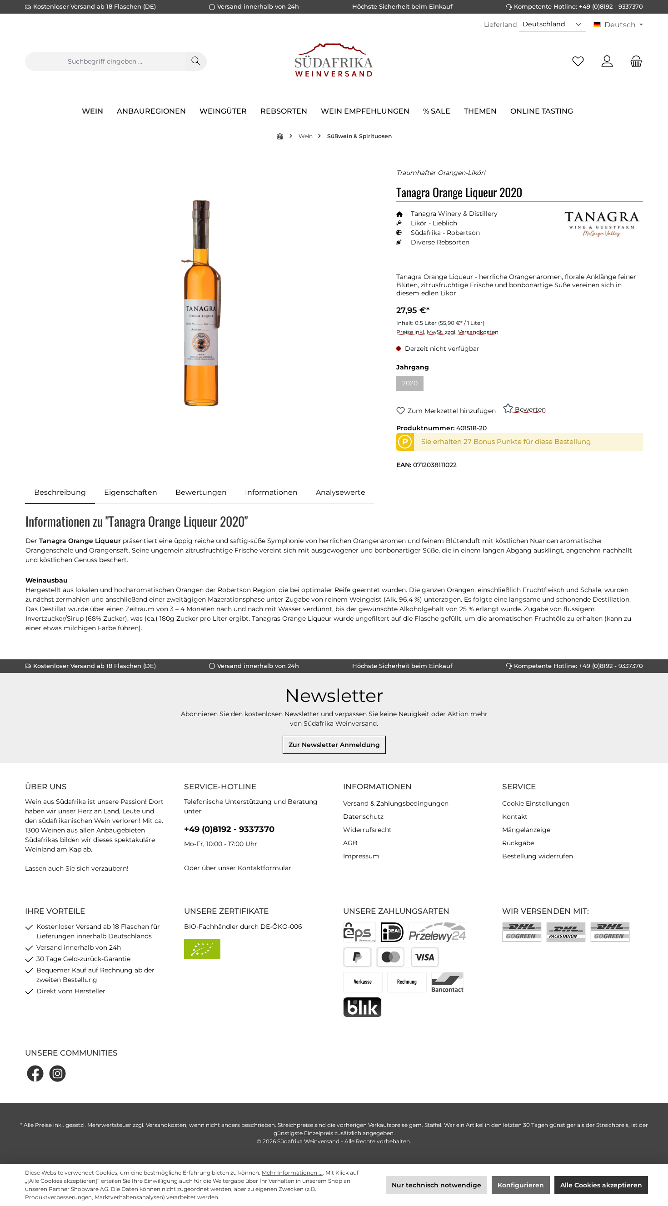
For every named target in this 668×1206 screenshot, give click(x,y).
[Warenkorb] (633, 61)
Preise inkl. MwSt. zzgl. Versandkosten (447, 332)
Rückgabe (518, 843)
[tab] (60, 492)
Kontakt (515, 816)
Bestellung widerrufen (537, 856)
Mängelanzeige (526, 830)
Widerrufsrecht (367, 830)
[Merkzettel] (578, 61)
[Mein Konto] (607, 61)
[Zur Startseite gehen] (334, 61)
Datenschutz (363, 816)
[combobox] (105, 61)
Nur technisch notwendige (436, 1185)
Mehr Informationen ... (292, 1172)
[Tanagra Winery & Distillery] (602, 223)
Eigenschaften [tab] (130, 492)
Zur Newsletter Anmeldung (334, 745)
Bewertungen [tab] (201, 492)
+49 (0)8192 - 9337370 (229, 829)
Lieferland (500, 24)
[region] (201, 303)
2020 (413, 384)
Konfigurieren (521, 1185)
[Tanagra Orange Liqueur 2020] (201, 303)
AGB (350, 843)
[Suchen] (196, 61)
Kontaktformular (264, 868)
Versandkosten (166, 1124)
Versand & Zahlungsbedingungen (396, 803)
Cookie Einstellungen (535, 803)
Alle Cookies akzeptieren (601, 1185)
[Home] (280, 136)
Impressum (361, 856)
